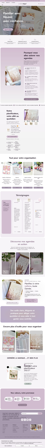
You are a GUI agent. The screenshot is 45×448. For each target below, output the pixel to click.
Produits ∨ (8, 2)
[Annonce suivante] (43, 1)
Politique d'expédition (16, 428)
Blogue (4, 432)
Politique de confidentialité (28, 443)
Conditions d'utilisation (14, 430)
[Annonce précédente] (2, 1)
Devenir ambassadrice (25, 427)
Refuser (36, 445)
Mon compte (25, 430)
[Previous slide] (4, 216)
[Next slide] (41, 216)
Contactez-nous (5, 426)
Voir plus (19, 231)
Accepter (22, 445)
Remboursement (15, 426)
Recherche (4, 428)
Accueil (3, 2)
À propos (13, 2)
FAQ (2, 4)
